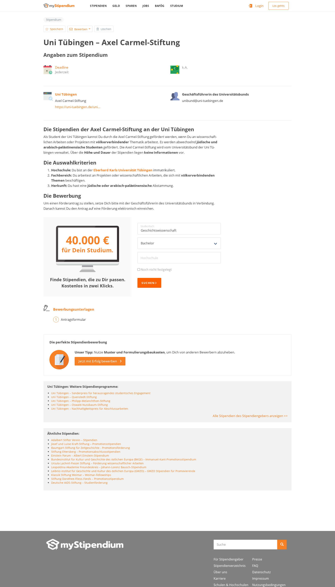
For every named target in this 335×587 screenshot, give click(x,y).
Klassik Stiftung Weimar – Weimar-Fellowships (81, 475)
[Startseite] (60, 5)
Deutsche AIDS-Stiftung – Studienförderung (79, 482)
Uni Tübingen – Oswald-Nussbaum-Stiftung (79, 405)
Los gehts (278, 6)
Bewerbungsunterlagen (73, 309)
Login (259, 5)
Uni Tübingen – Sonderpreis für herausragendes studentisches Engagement (100, 393)
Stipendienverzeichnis (230, 566)
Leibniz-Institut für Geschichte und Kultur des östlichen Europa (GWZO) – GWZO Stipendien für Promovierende (123, 471)
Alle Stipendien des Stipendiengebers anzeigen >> (250, 416)
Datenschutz (261, 572)
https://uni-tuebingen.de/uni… (77, 107)
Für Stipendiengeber (228, 559)
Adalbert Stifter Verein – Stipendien (74, 440)
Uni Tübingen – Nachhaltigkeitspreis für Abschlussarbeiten (89, 408)
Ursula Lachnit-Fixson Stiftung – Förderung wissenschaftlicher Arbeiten (97, 463)
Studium (176, 6)
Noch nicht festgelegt (156, 269)
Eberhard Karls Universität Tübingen (122, 170)
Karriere (220, 578)
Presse (257, 559)
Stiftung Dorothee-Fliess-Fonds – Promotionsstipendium (87, 479)
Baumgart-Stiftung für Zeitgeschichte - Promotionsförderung (90, 448)
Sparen (131, 6)
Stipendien (98, 6)
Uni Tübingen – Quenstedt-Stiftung (74, 397)
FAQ (255, 566)
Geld (116, 6)
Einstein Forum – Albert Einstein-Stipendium (80, 455)
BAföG (159, 6)
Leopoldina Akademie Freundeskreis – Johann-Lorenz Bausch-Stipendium (98, 467)
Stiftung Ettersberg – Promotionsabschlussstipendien (85, 451)
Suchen (148, 283)
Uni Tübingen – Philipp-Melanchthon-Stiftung (80, 401)
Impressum (260, 578)
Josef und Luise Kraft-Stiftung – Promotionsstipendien (86, 444)
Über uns (220, 572)
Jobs (145, 6)
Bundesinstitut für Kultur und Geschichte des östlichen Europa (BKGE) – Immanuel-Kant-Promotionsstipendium (123, 459)
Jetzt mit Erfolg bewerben (98, 361)
